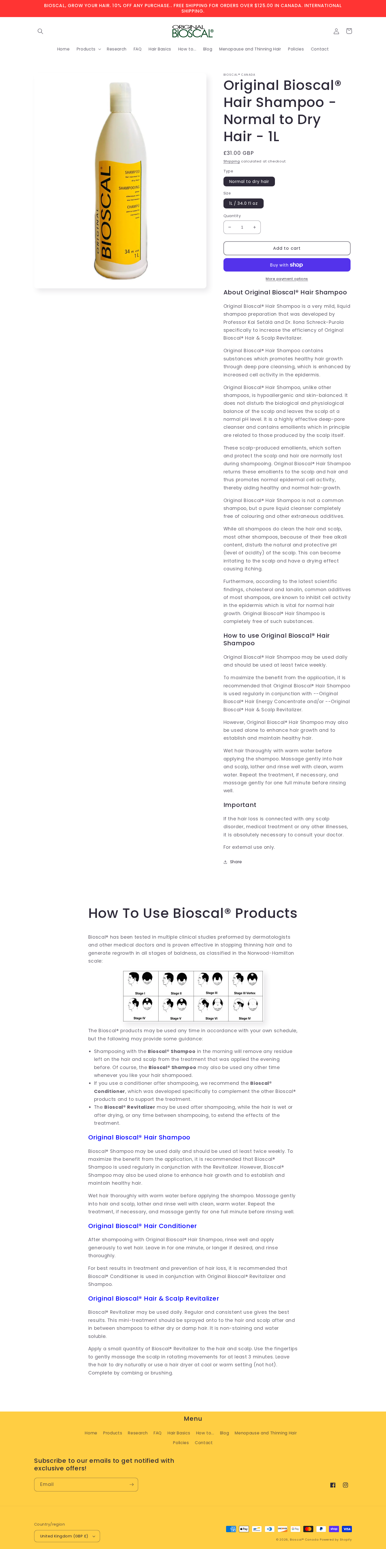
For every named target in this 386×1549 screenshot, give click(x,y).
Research (138, 1433)
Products (112, 1433)
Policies (181, 1442)
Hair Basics (179, 1433)
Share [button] (236, 862)
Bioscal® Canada (304, 1539)
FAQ (158, 1433)
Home (91, 1433)
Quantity (232, 215)
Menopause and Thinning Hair (266, 1433)
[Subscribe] (131, 1484)
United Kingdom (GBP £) (64, 1536)
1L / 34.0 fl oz (243, 203)
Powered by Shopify (336, 1539)
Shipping (231, 161)
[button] (40, 31)
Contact (204, 1442)
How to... (205, 1433)
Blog (224, 1433)
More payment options (287, 278)
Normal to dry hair (249, 181)
